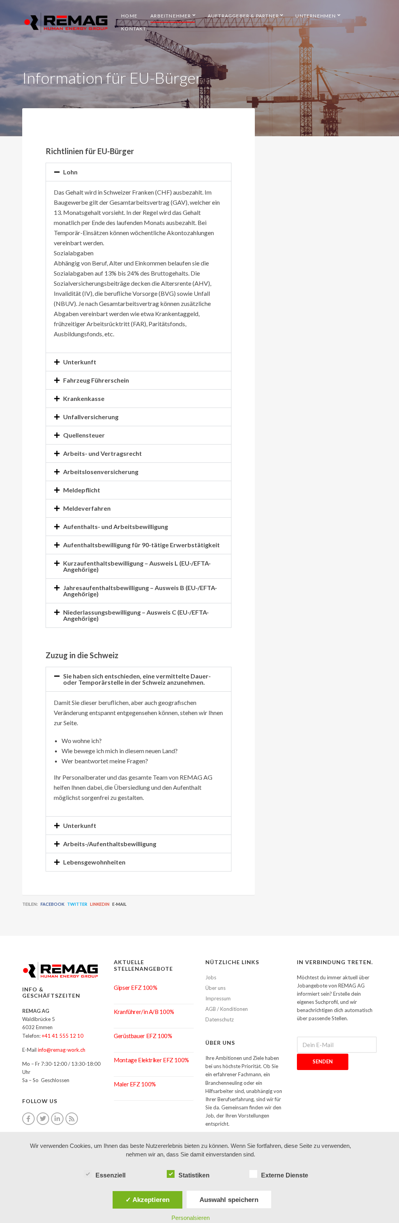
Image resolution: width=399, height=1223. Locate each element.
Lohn (70, 172)
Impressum (218, 998)
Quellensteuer (84, 435)
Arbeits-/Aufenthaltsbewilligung (109, 843)
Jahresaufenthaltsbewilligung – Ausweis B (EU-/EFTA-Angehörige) (140, 590)
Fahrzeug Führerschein (96, 380)
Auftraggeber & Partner (243, 16)
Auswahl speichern (229, 1199)
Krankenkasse (83, 398)
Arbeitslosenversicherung (100, 471)
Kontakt (133, 29)
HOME (129, 16)
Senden (322, 1061)
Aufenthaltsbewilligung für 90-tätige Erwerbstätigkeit (141, 544)
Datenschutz (219, 1019)
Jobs (210, 977)
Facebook (52, 904)
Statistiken (194, 1175)
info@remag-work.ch (61, 1050)
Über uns (215, 988)
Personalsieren (190, 1217)
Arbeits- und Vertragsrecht (102, 453)
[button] (138, 172)
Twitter (77, 904)
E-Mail (119, 904)
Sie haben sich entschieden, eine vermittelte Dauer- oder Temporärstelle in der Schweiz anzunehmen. (137, 679)
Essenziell (110, 1175)
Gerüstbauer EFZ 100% (143, 1035)
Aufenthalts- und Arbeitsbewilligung (115, 526)
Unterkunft (79, 361)
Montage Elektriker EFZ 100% (151, 1059)
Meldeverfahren (87, 508)
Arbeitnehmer (170, 16)
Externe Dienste (284, 1175)
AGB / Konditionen (226, 1009)
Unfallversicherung (90, 416)
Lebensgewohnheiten (94, 862)
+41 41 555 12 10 (62, 1036)
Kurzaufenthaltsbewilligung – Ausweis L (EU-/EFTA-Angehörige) (137, 566)
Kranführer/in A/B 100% (144, 1011)
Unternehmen (315, 16)
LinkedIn (99, 904)
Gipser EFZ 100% (135, 987)
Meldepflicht (81, 490)
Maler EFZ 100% (135, 1084)
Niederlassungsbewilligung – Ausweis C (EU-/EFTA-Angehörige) (136, 615)
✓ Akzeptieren (147, 1199)
